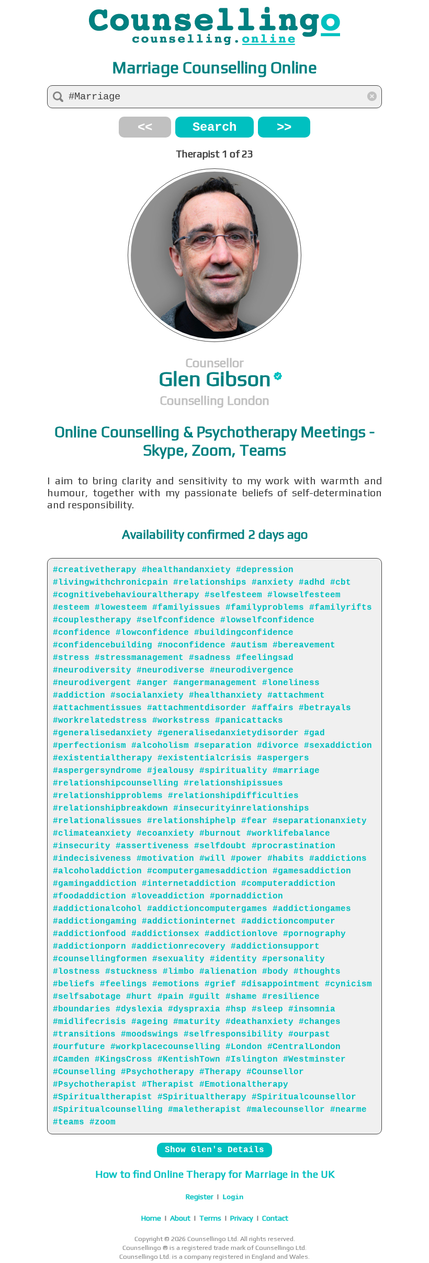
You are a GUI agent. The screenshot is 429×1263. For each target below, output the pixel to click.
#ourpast (309, 1034)
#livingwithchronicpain (110, 582)
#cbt (340, 582)
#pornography (314, 934)
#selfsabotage (87, 997)
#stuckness (131, 971)
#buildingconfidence (243, 633)
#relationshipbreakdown (110, 808)
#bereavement (304, 645)
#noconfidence (191, 645)
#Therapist (168, 1084)
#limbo (178, 971)
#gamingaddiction (95, 884)
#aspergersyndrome (97, 771)
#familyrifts (340, 607)
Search (214, 127)
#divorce (278, 745)
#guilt (204, 997)
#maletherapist (204, 1109)
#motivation (165, 858)
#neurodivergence (251, 670)
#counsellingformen (100, 959)
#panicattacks (249, 720)
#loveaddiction (168, 896)
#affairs (272, 708)
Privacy (241, 1218)
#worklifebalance (288, 833)
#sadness (210, 658)
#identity (233, 959)
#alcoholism (160, 745)
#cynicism (348, 984)
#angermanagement (215, 683)
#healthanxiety (225, 695)
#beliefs (74, 984)
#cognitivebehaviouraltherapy (126, 595)
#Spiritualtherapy (201, 1097)
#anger (152, 683)
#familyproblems (264, 607)
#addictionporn (89, 946)
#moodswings (149, 1034)
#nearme (348, 1109)
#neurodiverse (171, 670)
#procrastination (293, 846)
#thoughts (317, 971)
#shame (241, 997)
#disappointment (280, 984)
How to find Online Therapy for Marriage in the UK (214, 1174)
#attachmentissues (97, 708)
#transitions (84, 1034)
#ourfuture (79, 1047)
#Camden (71, 1059)
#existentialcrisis (204, 758)
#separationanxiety (320, 821)
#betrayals (325, 708)
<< (145, 127)
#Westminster (314, 1059)
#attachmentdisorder (196, 708)
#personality (293, 959)
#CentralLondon (304, 1047)
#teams (68, 1122)
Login (232, 1197)
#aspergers (283, 758)
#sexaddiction (338, 745)
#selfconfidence (176, 620)
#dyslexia (139, 1009)
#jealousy (170, 771)
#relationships (209, 582)
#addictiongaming (95, 921)
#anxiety (272, 582)
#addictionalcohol (97, 909)
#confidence (81, 633)
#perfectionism (89, 745)
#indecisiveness (92, 858)
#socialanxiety (147, 695)
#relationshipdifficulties (233, 796)
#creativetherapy (95, 570)
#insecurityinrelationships (241, 808)
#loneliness (291, 683)
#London (243, 1047)
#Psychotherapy (157, 1072)
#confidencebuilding (102, 645)
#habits (285, 858)
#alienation (228, 971)
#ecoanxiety (165, 833)
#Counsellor (275, 1072)
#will (212, 858)
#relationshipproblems (108, 796)
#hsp (235, 1009)
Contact (275, 1218)
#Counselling (84, 1072)
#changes (320, 1022)
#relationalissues (97, 821)
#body (275, 971)
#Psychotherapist (95, 1084)
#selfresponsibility (233, 1034)
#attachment (296, 695)
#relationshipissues (233, 783)
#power (246, 858)
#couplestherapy (92, 620)
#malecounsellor (285, 1109)
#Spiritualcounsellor (304, 1097)
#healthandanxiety (186, 570)
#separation (223, 745)
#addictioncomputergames (207, 909)
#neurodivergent (92, 683)
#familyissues (186, 607)
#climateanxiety (92, 833)
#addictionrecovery (178, 946)
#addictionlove (241, 934)
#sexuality (178, 959)
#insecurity (81, 846)
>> (284, 127)
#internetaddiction (189, 884)
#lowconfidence (152, 633)
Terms (210, 1218)
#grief (220, 984)
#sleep (267, 1009)
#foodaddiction (89, 896)
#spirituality (233, 771)
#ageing (149, 1022)
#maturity (196, 1022)
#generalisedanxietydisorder (228, 733)
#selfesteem (233, 595)
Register (199, 1196)
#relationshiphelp (191, 821)
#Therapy (220, 1072)
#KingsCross (123, 1059)
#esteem (71, 607)
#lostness (76, 971)
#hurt (139, 997)
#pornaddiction (246, 896)
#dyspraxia (194, 1009)
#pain (170, 997)
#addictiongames (312, 909)
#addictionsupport (275, 946)
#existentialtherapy (102, 758)
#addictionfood (89, 934)
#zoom (102, 1122)
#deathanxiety (259, 1022)
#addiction (79, 695)
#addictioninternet (189, 921)
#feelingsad (264, 658)
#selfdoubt (220, 846)
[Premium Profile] (278, 376)
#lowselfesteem (304, 595)
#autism (249, 645)
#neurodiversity (92, 670)
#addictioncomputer (288, 921)
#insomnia (311, 1009)
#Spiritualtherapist (102, 1097)
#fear (254, 821)
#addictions (338, 858)
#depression (264, 570)
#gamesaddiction (312, 871)
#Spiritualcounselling (108, 1109)
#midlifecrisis (89, 1022)
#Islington (251, 1059)
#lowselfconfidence (267, 620)
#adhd (312, 582)
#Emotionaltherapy (243, 1084)
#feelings (123, 984)
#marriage (296, 771)
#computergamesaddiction (207, 871)
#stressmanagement (139, 658)
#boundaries (81, 1009)
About (180, 1218)
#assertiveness (152, 846)
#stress (71, 658)
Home (151, 1218)
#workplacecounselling (165, 1047)
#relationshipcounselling (115, 783)
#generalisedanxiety (102, 733)
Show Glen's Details (214, 1150)
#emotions (175, 984)
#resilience (291, 997)
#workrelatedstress (100, 720)
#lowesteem (121, 607)
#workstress (181, 720)
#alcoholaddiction (97, 871)
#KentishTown (188, 1059)
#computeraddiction (288, 884)
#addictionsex (165, 934)
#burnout (220, 833)
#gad (314, 733)
